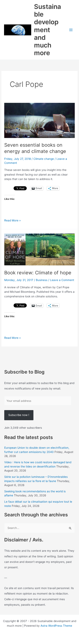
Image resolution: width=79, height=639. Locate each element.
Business (41, 280)
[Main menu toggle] (71, 30)
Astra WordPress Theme (56, 625)
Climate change (43, 158)
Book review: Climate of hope (37, 273)
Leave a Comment (62, 280)
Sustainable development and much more (47, 30)
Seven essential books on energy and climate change (35, 148)
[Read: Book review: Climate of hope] (39, 249)
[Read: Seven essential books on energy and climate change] (39, 120)
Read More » (12, 221)
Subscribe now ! (18, 415)
